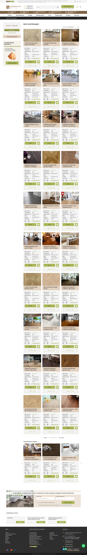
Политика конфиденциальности (37, 553)
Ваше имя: (39, 496)
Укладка (30, 15)
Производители (20, 15)
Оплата (6, 536)
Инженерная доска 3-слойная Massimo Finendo (31, 85)
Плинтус (51, 537)
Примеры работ (40, 15)
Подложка (52, 539)
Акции (68, 15)
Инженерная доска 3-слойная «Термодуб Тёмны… (31, 166)
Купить (30, 62)
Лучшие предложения (11, 36)
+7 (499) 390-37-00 (69, 542)
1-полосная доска (33, 532)
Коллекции (52, 532)
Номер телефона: (60, 496)
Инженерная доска (26, 12)
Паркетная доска (13, 12)
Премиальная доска (33, 542)
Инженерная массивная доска (35, 539)
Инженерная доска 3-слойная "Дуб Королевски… (50, 410)
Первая (45, 437)
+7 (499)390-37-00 (29, 6)
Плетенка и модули (54, 535)
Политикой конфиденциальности (66, 505)
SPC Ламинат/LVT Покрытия (72, 12)
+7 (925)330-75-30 (29, 5)
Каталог (10, 15)
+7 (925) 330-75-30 (69, 540)
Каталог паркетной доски (10, 533)
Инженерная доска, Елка (40, 12)
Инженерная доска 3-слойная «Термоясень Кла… (69, 248)
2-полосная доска (33, 533)
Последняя (61, 437)
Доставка (7, 537)
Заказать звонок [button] (68, 6)
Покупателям (58, 15)
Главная (7, 532)
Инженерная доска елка (34, 537)
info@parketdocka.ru (29, 8)
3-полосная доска (33, 535)
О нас (49, 15)
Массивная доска (33, 540)
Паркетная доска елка (34, 541)
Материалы (52, 533)
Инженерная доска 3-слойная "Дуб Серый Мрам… (31, 207)
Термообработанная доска (56, 12)
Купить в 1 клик (32, 65)
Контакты (76, 15)
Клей (51, 536)
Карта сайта (7, 542)
